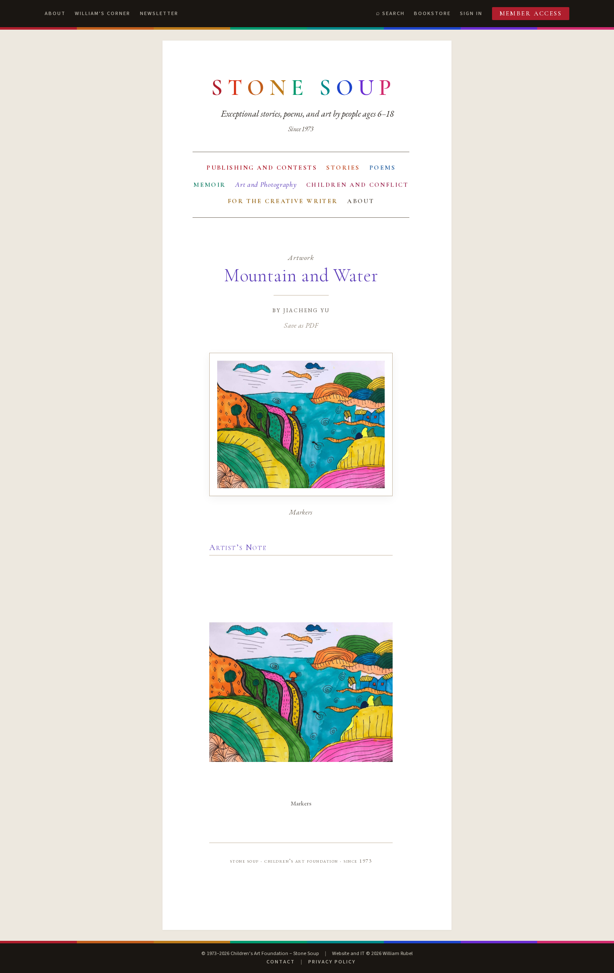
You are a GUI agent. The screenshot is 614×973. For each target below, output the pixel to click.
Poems (382, 167)
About (55, 13)
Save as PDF (301, 325)
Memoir (209, 184)
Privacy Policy (331, 961)
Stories (343, 167)
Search (393, 13)
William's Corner (102, 13)
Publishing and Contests (261, 167)
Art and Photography (266, 184)
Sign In (471, 13)
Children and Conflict (357, 184)
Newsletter (159, 13)
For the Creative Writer (283, 201)
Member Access (531, 13)
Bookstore (432, 13)
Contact (280, 961)
